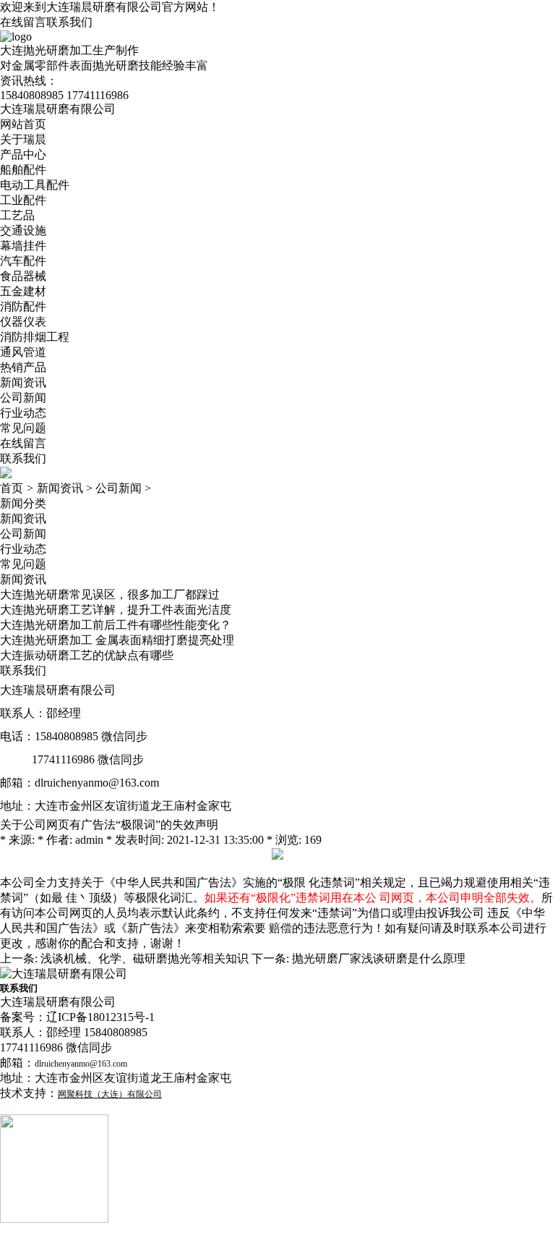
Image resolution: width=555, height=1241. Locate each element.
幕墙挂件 (23, 246)
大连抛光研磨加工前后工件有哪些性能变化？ (115, 625)
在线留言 (23, 22)
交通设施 (23, 230)
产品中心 (23, 154)
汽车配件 (23, 261)
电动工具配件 (34, 185)
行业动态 (23, 413)
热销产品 (23, 367)
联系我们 (69, 22)
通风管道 (23, 352)
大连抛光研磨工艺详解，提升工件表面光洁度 (115, 609)
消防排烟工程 (34, 337)
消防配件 (23, 306)
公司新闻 (23, 397)
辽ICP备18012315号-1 (100, 1017)
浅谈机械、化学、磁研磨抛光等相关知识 (144, 958)
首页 (11, 488)
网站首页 (23, 124)
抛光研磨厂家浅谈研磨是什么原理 (378, 958)
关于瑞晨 (23, 139)
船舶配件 (23, 170)
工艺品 (17, 215)
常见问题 (23, 428)
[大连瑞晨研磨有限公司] (63, 973)
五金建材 (23, 291)
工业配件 (23, 200)
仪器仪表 (23, 321)
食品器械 (23, 276)
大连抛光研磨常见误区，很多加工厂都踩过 (110, 594)
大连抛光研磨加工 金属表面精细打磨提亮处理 (117, 640)
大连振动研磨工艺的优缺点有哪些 (86, 655)
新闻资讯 (23, 382)
